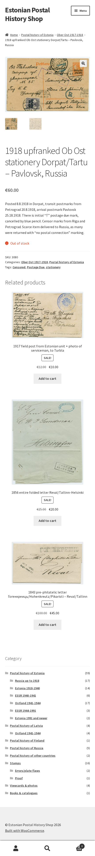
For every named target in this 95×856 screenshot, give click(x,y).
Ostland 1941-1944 (27, 703)
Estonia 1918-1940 (27, 688)
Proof (19, 778)
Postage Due (35, 267)
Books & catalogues (24, 793)
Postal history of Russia (26, 748)
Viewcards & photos (24, 785)
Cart (73, 844)
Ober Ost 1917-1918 (70, 35)
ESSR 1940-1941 (25, 695)
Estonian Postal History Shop (27, 14)
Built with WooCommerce (24, 830)
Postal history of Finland (27, 740)
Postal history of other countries (32, 756)
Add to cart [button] (47, 378)
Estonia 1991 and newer (31, 718)
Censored (19, 267)
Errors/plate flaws (27, 771)
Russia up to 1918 (27, 681)
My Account (16, 848)
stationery (53, 267)
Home (14, 35)
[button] (83, 63)
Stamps (15, 763)
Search (47, 848)
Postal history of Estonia (37, 35)
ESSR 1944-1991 (25, 711)
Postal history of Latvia (26, 726)
